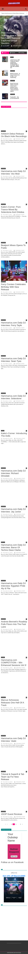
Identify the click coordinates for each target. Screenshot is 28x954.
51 (16, 824)
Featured (12, 80)
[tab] (5, 53)
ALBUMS (2, 657)
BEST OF (2, 542)
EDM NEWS (3, 131)
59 (20, 824)
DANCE (12, 57)
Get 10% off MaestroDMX (14, 876)
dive (2, 38)
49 (11, 824)
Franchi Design (18, 952)
